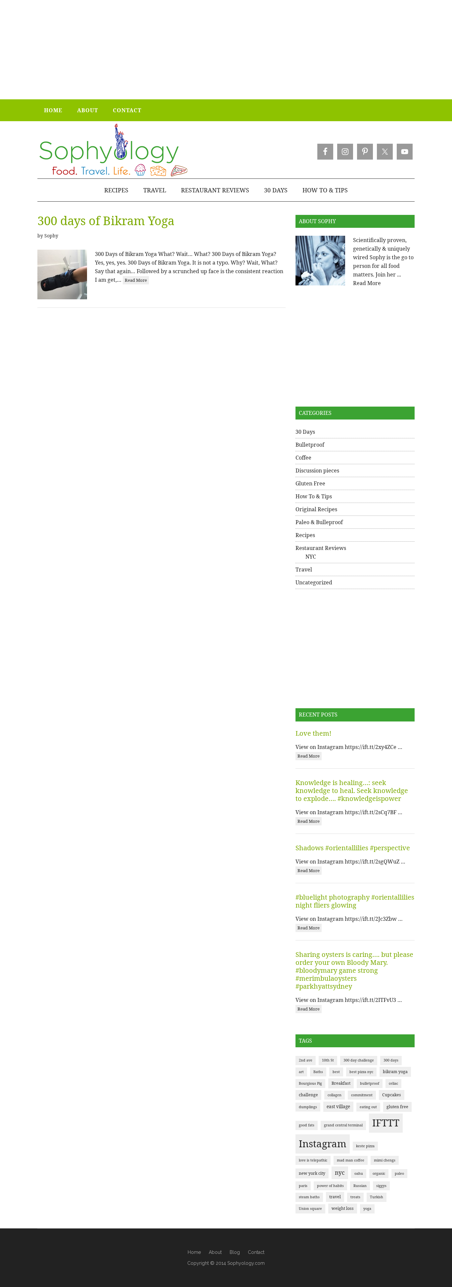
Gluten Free (310, 483)
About (215, 1252)
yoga (367, 1208)
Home (194, 1252)
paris (303, 1185)
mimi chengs (384, 1160)
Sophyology (112, 150)
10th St (328, 1060)
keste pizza (365, 1146)
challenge (308, 1095)
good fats (306, 1125)
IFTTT (385, 1122)
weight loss (343, 1208)
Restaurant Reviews (320, 548)
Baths (318, 1071)
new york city (312, 1173)
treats (355, 1197)
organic (379, 1173)
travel (335, 1197)
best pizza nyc (361, 1071)
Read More (136, 280)
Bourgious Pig (310, 1083)
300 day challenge (358, 1060)
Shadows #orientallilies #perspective (352, 847)
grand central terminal (343, 1125)
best (336, 1071)
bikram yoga (395, 1071)
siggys (381, 1185)
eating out (368, 1107)
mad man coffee (350, 1160)
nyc (340, 1172)
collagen (334, 1095)
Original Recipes (316, 509)
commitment (362, 1095)
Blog (235, 1252)
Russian (360, 1185)
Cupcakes (391, 1095)
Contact (256, 1252)
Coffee (303, 457)
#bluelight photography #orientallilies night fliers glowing (354, 901)
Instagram (322, 1143)
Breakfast (341, 1083)
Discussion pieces (317, 470)
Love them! (313, 733)
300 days (391, 1060)
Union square (310, 1208)
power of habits (330, 1185)
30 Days (305, 431)
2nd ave (305, 1060)
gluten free (397, 1107)
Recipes (305, 535)
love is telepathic (313, 1160)
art (301, 1071)
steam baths (309, 1197)
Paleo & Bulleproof (319, 522)
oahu (358, 1173)
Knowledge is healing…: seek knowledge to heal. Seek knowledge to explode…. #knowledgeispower (351, 790)
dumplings (308, 1107)
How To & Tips (313, 496)
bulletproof (369, 1083)
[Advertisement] (226, 49)
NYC (310, 556)
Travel (303, 569)
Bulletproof (309, 444)
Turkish (376, 1197)
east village (338, 1107)
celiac (393, 1083)
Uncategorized (313, 582)
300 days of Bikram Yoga (105, 221)
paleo (399, 1173)
